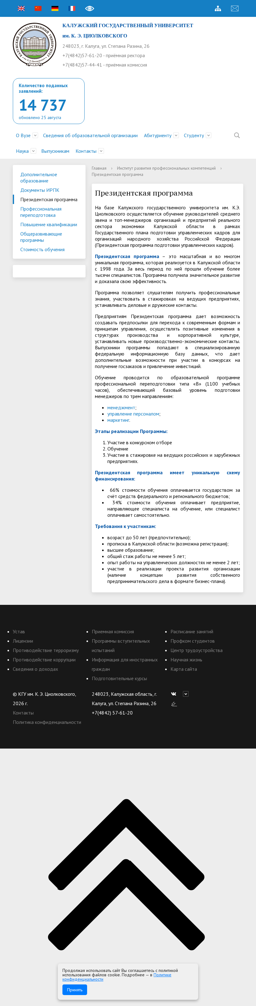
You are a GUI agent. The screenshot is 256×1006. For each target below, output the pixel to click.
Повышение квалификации (48, 224)
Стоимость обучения (42, 249)
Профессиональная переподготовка (41, 212)
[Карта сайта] (217, 8)
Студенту (194, 135)
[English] (21, 8)
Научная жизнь (186, 659)
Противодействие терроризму (46, 650)
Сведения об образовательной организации (90, 135)
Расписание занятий (191, 631)
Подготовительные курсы (119, 678)
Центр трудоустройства (196, 650)
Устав (19, 631)
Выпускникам (55, 151)
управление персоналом (133, 414)
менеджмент (121, 407)
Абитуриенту (157, 135)
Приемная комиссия (113, 631)
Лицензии (23, 641)
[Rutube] (187, 694)
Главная (99, 168)
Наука (22, 151)
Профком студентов (192, 641)
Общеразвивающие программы (41, 237)
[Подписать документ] (174, 703)
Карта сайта (183, 669)
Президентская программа (48, 199)
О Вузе (23, 135)
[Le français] (71, 8)
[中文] (38, 8)
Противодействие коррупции (44, 659)
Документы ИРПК (39, 190)
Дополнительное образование (38, 177)
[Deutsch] (55, 8)
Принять (74, 990)
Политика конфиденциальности (47, 722)
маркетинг (118, 420)
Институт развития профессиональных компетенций (166, 168)
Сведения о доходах (35, 669)
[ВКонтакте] (175, 694)
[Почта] (234, 8)
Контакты (86, 151)
